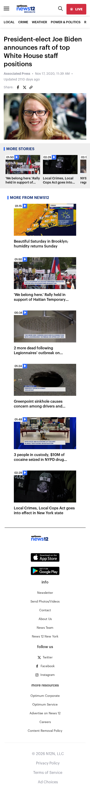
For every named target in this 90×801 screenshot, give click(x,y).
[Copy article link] (31, 87)
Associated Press (17, 73)
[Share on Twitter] (24, 87)
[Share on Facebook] (18, 87)
